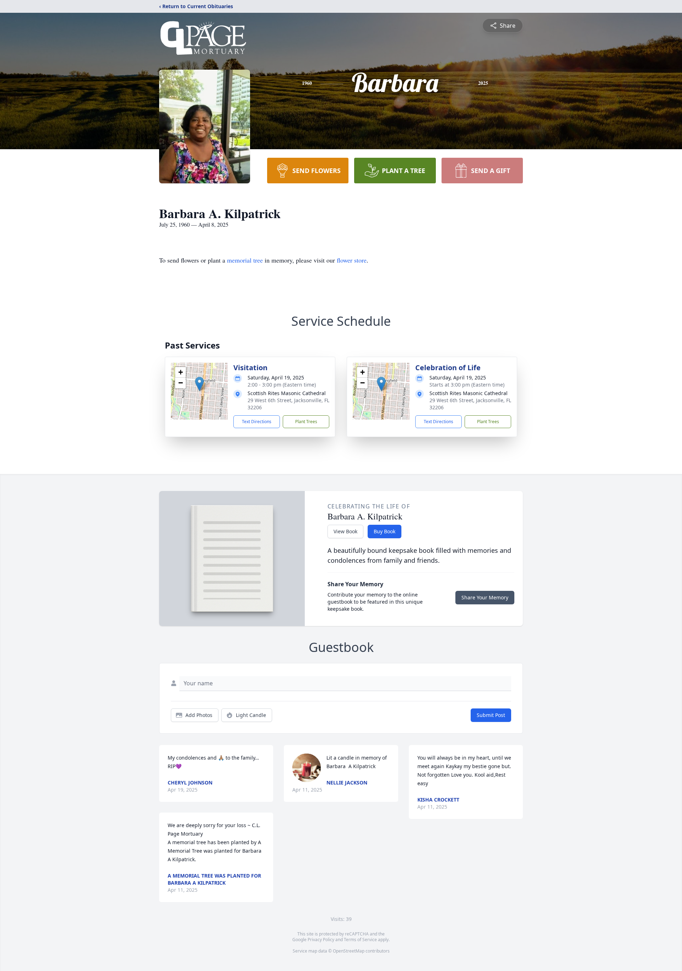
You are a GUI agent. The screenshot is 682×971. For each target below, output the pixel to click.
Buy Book (384, 531)
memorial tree (245, 260)
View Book (345, 531)
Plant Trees (306, 422)
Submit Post (491, 715)
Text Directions (256, 422)
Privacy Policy (321, 940)
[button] (199, 384)
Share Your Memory (484, 597)
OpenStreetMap (348, 951)
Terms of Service (360, 940)
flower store (352, 260)
